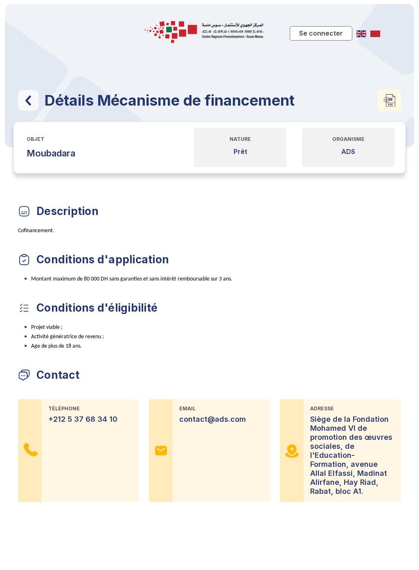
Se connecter (321, 33)
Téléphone (64, 408)
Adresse (322, 408)
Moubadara (51, 153)
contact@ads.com (212, 419)
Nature (240, 139)
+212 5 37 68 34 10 (82, 419)
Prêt (240, 152)
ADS (348, 152)
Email (187, 408)
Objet (35, 139)
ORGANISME (348, 139)
